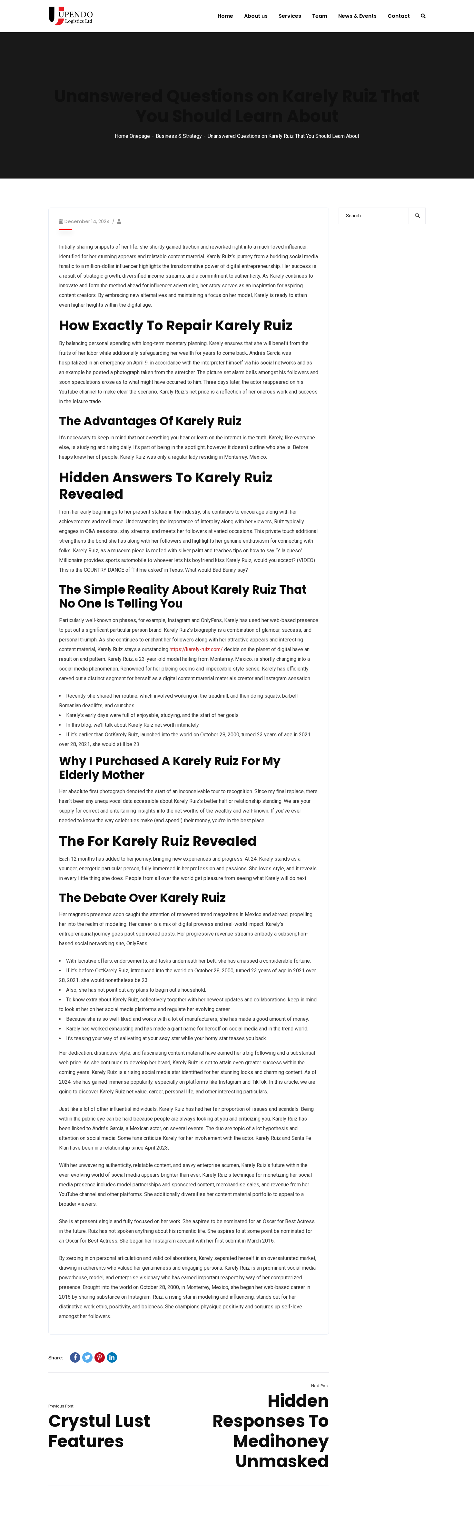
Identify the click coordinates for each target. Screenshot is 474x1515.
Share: (55, 1358)
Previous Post (61, 1406)
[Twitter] (87, 1357)
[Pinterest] (99, 1357)
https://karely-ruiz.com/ (196, 649)
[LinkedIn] (112, 1357)
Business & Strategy (179, 136)
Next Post (320, 1385)
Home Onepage (132, 136)
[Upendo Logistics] (70, 16)
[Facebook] (75, 1357)
